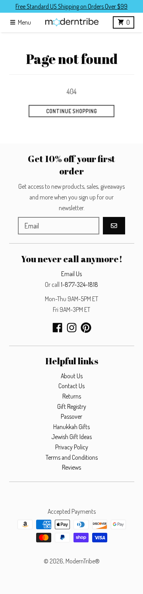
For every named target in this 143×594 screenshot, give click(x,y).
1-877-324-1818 (79, 284)
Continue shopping (71, 111)
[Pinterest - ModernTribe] (86, 327)
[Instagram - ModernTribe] (71, 327)
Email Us (71, 274)
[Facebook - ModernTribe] (57, 327)
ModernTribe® (83, 561)
